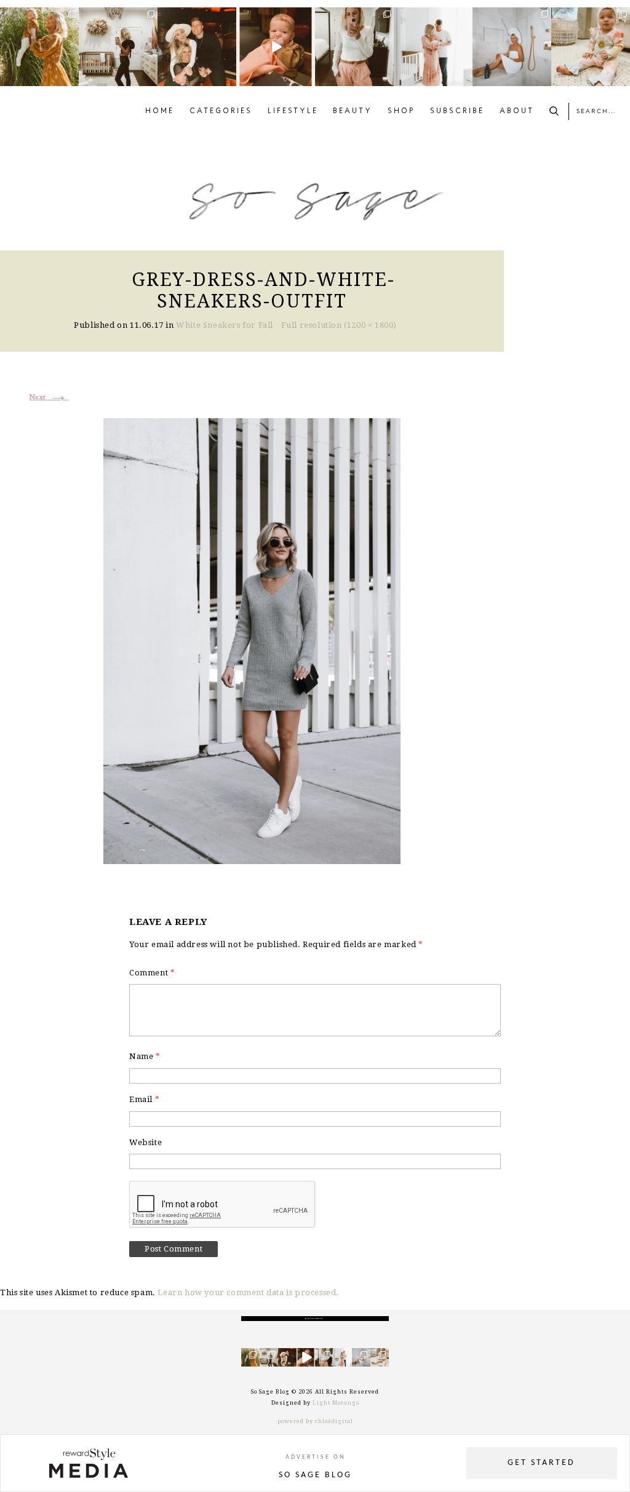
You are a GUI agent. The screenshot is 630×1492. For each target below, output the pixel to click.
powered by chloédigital (315, 1421)
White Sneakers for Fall (224, 325)
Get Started (541, 1462)
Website (145, 1142)
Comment (152, 972)
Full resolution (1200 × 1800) (339, 325)
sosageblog (38, 17)
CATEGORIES (220, 111)
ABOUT (517, 111)
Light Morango (336, 1403)
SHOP (401, 111)
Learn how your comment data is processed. (248, 1292)
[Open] (39, 46)
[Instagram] (71, 78)
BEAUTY (352, 111)
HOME (159, 111)
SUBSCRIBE (457, 111)
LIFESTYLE (293, 111)
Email (144, 1099)
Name (145, 1056)
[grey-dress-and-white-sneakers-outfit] (252, 639)
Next (49, 397)
